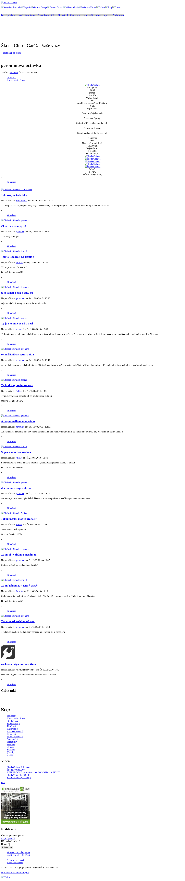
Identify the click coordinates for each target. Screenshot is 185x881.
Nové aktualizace (26, 15)
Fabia (98, 15)
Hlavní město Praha (16, 80)
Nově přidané (8, 15)
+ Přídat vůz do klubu (11, 53)
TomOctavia (21, 200)
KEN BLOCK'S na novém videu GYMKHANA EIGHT (33, 772)
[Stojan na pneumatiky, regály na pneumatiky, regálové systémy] (15, 823)
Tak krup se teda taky (14, 195)
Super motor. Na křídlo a (16, 452)
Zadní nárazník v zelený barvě (19, 585)
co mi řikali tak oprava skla (17, 354)
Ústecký (10, 752)
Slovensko (11, 716)
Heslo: (5, 844)
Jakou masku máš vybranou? (19, 518)
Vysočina (11, 749)
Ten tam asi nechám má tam (18, 621)
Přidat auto (118, 15)
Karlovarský (12, 729)
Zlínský (10, 747)
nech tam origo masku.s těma (18, 664)
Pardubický (12, 742)
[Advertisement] (53, 30)
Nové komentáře (46, 15)
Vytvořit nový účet (15, 860)
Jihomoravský (13, 723)
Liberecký (11, 734)
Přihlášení (11, 182)
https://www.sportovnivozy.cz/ (15, 872)
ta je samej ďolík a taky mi (17, 292)
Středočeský (12, 721)
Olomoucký (12, 739)
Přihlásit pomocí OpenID (18, 852)
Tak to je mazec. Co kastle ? (17, 256)
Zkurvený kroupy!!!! (13, 225)
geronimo (13, 72)
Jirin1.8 (19, 262)
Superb (106, 15)
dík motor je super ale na (16, 488)
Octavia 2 (75, 15)
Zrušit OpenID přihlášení (18, 855)
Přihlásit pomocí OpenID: (13, 835)
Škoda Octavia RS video (18, 767)
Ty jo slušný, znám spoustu (17, 385)
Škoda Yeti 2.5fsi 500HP (18, 775)
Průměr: (92, 169)
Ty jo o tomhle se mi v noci (17, 323)
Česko (10, 755)
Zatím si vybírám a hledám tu (19, 554)
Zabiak (19, 391)
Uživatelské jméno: (10, 841)
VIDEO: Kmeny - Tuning (19, 777)
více (3, 782)
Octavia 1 (63, 15)
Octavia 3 (88, 15)
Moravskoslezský (15, 736)
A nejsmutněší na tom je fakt (18, 421)
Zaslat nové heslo (15, 862)
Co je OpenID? (8, 838)
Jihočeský (11, 726)
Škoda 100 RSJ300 (16, 770)
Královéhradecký (15, 731)
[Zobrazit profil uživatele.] (16, 189)
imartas (19, 329)
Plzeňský (11, 744)
